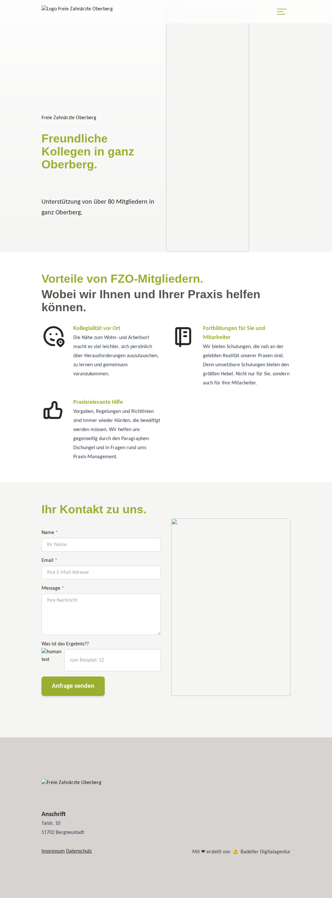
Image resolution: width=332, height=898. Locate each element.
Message (53, 588)
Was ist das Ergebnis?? (65, 644)
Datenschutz (79, 851)
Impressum (53, 851)
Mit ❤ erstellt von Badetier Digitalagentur (241, 852)
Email (49, 560)
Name (50, 532)
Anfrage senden (73, 686)
